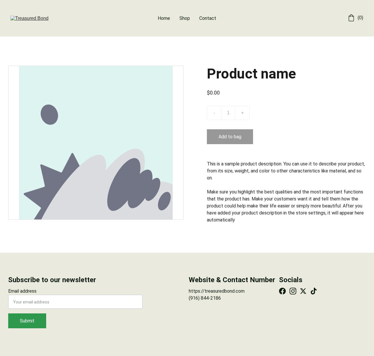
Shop (184, 18)
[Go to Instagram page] (293, 291)
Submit (27, 321)
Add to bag (230, 136)
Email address (22, 291)
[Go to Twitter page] (303, 291)
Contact (207, 18)
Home (164, 18)
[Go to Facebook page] (282, 291)
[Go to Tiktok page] (313, 291)
